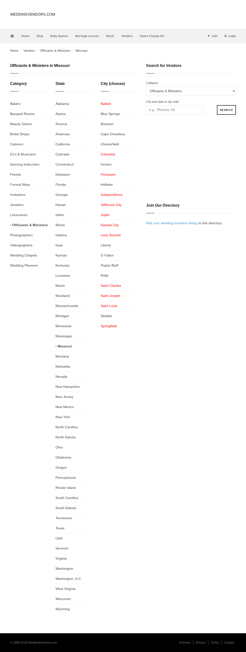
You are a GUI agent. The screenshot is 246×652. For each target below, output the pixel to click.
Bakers (15, 104)
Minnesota (63, 326)
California (62, 144)
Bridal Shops (19, 134)
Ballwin (106, 104)
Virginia (61, 558)
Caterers (16, 144)
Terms (215, 642)
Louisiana (62, 275)
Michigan (62, 316)
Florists (15, 174)
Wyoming (62, 609)
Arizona (61, 124)
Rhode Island (65, 488)
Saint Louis (109, 306)
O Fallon (107, 255)
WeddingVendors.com (32, 14)
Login (232, 36)
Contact (229, 642)
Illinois (60, 225)
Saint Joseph (110, 296)
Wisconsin (63, 599)
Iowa (59, 245)
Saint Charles (111, 286)
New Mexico (64, 407)
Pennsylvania (65, 477)
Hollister (107, 184)
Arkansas (62, 134)
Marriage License (87, 36)
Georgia (61, 195)
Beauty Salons (21, 124)
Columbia (108, 154)
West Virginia (65, 589)
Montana (62, 356)
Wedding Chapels (23, 255)
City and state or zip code (162, 101)
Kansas (61, 255)
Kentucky (62, 265)
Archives (185, 642)
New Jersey (64, 397)
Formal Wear (20, 184)
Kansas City (110, 225)
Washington (64, 568)
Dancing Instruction (24, 164)
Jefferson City (111, 205)
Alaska (60, 114)
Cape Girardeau (113, 134)
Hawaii (60, 205)
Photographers (21, 235)
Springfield (109, 326)
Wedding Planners (24, 265)
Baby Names (59, 36)
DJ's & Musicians (23, 154)
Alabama (62, 104)
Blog (40, 36)
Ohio (59, 447)
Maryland (62, 296)
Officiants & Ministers (55, 50)
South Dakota (65, 508)
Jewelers (17, 205)
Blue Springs (110, 114)
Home (25, 36)
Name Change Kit (152, 36)
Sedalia (106, 316)
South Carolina (66, 498)
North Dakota (65, 437)
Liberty (106, 245)
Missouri (65, 346)
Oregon (61, 467)
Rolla (104, 275)
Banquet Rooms (22, 114)
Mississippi (63, 336)
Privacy (200, 642)
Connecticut (64, 164)
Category (152, 83)
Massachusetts (66, 306)
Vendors (127, 36)
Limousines (18, 215)
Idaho (59, 215)
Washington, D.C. (68, 579)
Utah (59, 538)
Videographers (21, 245)
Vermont (61, 548)
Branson (107, 124)
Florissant (108, 174)
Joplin (105, 215)
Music (110, 36)
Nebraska (62, 366)
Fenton (106, 164)
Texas (59, 528)
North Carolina (66, 427)
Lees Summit (111, 235)
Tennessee (63, 518)
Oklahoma (63, 457)
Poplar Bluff (109, 265)
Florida (60, 184)
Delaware (62, 174)
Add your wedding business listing (171, 223)
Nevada (61, 376)
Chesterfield (110, 144)
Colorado (62, 154)
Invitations (17, 195)
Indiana (61, 235)
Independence (112, 195)
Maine (60, 286)
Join (214, 36)
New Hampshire (67, 387)
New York (62, 417)
